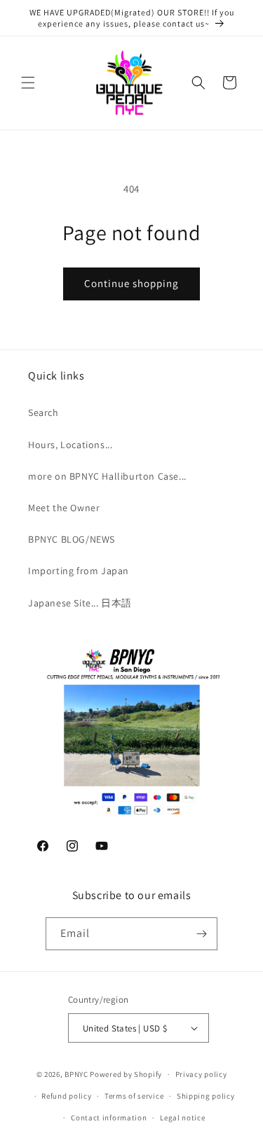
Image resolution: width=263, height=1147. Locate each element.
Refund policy (66, 1096)
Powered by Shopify (126, 1074)
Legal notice (182, 1117)
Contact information (109, 1117)
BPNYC (76, 1074)
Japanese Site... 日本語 (80, 603)
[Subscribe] (201, 933)
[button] (28, 82)
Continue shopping (131, 283)
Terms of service (133, 1096)
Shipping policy (206, 1096)
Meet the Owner (64, 507)
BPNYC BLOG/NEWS (71, 539)
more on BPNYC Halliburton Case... (107, 476)
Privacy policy (201, 1074)
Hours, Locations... (70, 444)
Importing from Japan (78, 570)
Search (43, 412)
